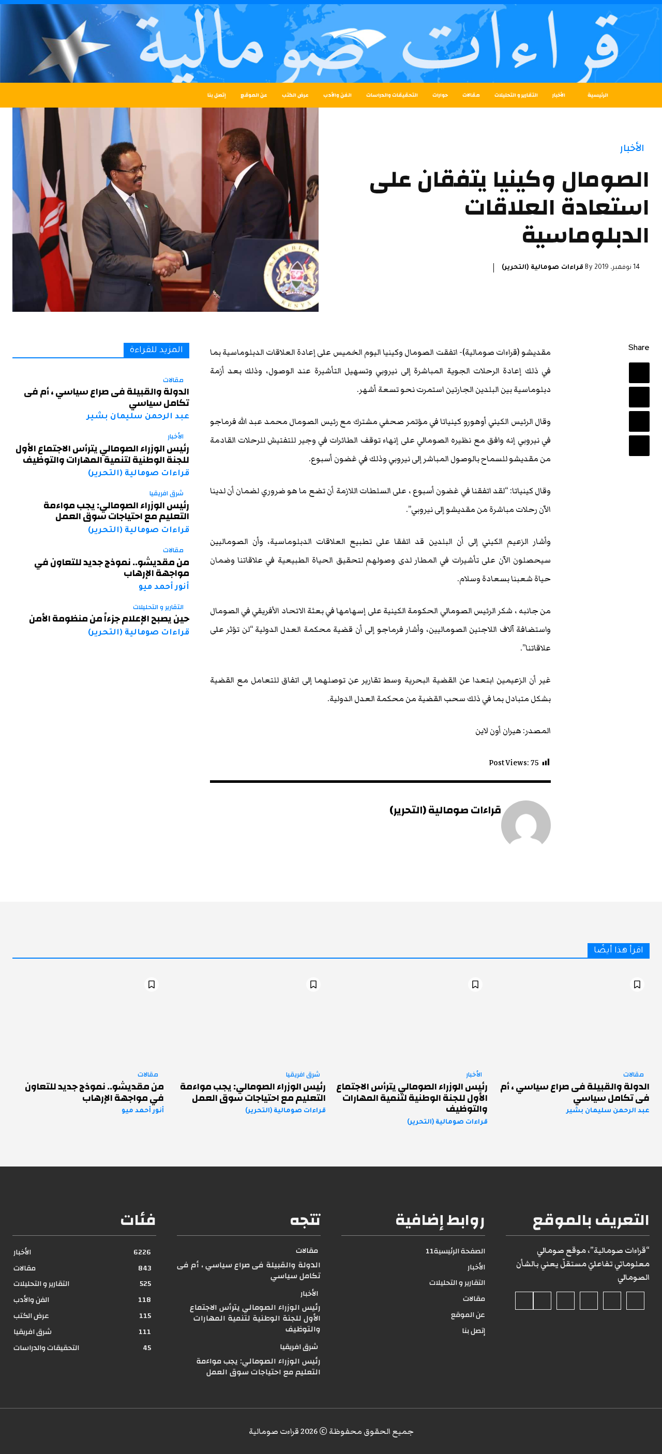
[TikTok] (589, 1301)
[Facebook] (639, 372)
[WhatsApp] (639, 445)
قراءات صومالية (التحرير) (542, 267)
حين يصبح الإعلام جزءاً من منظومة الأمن (109, 618)
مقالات (173, 380)
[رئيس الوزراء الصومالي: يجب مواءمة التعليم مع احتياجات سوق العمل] (250, 1017)
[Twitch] (565, 1301)
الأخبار (632, 148)
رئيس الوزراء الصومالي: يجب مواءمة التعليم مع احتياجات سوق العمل (116, 511)
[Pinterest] (639, 421)
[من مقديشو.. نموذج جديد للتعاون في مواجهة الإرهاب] (88, 1017)
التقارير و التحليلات (158, 607)
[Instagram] (612, 1301)
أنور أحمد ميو (164, 587)
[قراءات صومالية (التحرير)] (526, 825)
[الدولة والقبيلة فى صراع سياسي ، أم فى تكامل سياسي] (574, 1017)
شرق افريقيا (166, 493)
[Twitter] (639, 397)
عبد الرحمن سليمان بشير (138, 417)
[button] (36, 95)
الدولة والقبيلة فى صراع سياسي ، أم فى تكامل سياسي (106, 397)
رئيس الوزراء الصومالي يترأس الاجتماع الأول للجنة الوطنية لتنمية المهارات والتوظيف (102, 454)
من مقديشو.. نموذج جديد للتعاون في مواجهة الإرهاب (111, 568)
